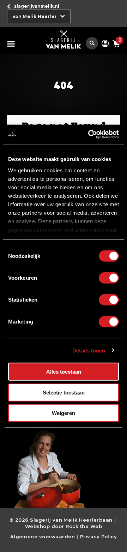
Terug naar (36, 6)
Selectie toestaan (64, 392)
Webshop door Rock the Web (63, 526)
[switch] (109, 278)
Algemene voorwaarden (42, 536)
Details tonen (88, 350)
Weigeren (63, 413)
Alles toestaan (63, 372)
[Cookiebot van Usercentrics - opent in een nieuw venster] (89, 134)
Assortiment (12, 44)
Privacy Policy (98, 536)
